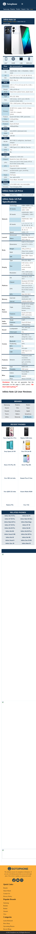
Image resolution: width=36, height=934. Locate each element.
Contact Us (6, 893)
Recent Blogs (7, 929)
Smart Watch (7, 891)
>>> (31, 9)
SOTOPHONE (20, 868)
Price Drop (6, 923)
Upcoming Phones (8, 926)
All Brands (28, 417)
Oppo (28, 408)
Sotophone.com (14, 932)
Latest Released (8, 920)
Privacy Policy (7, 896)
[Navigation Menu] (22, 4)
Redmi (18, 9)
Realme (12, 9)
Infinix (14, 21)
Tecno (7, 414)
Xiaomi (23, 9)
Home (5, 21)
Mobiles (10, 21)
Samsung (6, 9)
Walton (17, 414)
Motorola (17, 417)
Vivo (27, 9)
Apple (28, 411)
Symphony (28, 414)
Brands (5, 888)
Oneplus (17, 411)
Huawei (7, 411)
